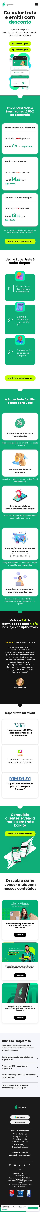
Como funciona (20, 1134)
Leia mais (20, 935)
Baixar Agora (22, 43)
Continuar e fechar (32, 1208)
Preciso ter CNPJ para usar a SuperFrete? (20, 1067)
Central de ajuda (20, 1144)
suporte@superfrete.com (20, 1155)
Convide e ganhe (20, 1139)
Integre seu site (20, 556)
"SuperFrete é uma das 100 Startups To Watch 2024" (20, 761)
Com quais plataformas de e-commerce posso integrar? (20, 1086)
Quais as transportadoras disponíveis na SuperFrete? (20, 1076)
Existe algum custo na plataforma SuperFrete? (20, 1058)
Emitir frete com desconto (20, 241)
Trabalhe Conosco (20, 1147)
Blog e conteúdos (20, 1142)
